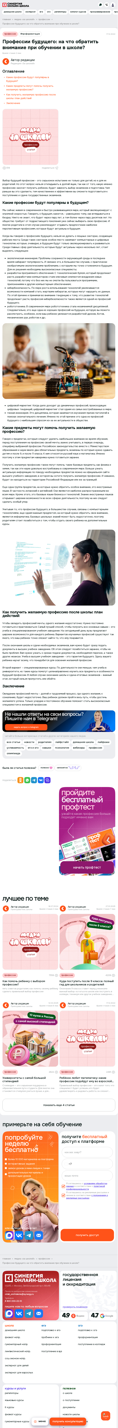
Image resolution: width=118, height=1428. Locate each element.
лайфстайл (62, 742)
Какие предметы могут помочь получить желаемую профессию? (29, 87)
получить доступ (87, 1235)
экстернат (30, 12)
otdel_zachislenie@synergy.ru (19, 1294)
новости (29, 742)
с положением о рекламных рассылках (87, 1197)
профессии (10, 34)
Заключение (13, 103)
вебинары (79, 747)
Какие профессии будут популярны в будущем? (27, 79)
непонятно (62, 767)
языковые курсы (14, 1400)
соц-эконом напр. (15, 1358)
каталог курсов (78, 12)
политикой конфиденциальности (85, 1187)
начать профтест (87, 867)
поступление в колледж (91, 1344)
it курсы (9, 1407)
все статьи (13, 742)
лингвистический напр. (18, 1351)
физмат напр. (12, 1337)
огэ (49, 12)
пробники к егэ (50, 1337)
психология (62, 747)
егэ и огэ (33, 747)
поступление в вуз (51, 1351)
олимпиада (13, 753)
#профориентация (30, 34)
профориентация (51, 1344)
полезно (45, 767)
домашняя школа (12, 12)
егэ (41, 12)
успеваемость (15, 747)
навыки (46, 747)
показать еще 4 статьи (59, 1105)
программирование (100, 12)
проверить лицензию (75, 1306)
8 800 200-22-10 (13, 1301)
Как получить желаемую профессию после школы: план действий (31, 96)
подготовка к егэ (50, 1330)
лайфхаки (103, 742)
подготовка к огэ (87, 1330)
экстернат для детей (16, 1365)
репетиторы (60, 12)
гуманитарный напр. (16, 1344)
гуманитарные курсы (17, 1421)
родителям (44, 742)
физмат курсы (13, 1414)
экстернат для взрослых (19, 1372)
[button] (67, 1164)
